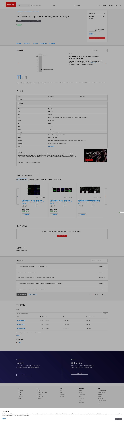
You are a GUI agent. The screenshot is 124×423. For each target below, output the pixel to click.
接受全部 (118, 419)
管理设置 (4, 418)
